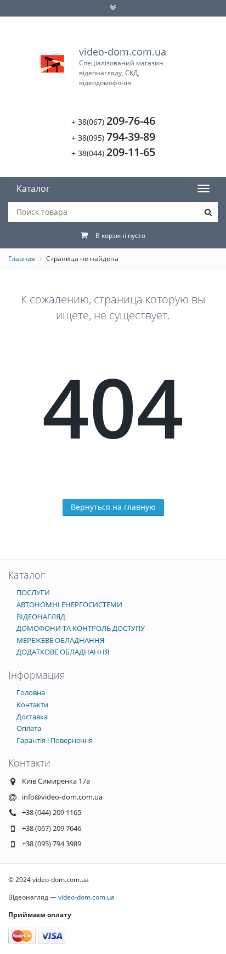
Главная (21, 258)
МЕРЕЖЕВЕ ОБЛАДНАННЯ (60, 640)
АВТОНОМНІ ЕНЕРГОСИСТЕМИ (69, 604)
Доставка (32, 717)
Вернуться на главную (113, 507)
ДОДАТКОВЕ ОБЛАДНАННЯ (62, 652)
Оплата (28, 728)
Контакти (32, 704)
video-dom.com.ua (122, 66)
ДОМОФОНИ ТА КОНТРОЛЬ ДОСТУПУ (80, 628)
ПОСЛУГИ (33, 592)
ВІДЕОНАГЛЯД (40, 617)
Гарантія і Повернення (54, 740)
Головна (30, 692)
